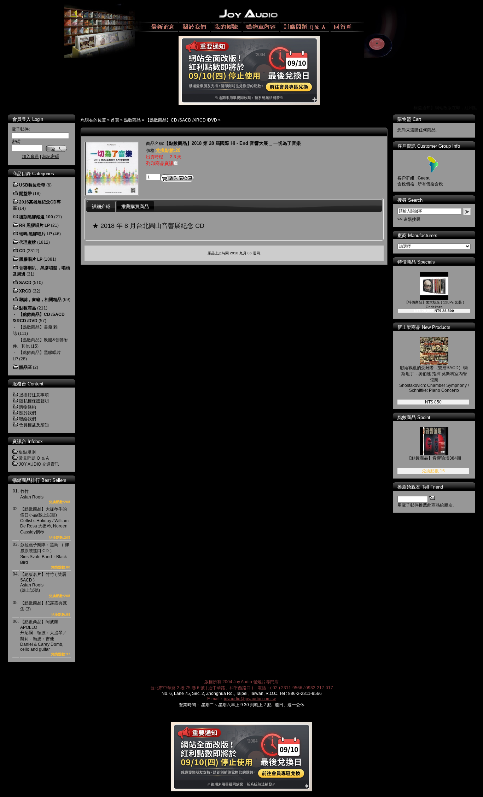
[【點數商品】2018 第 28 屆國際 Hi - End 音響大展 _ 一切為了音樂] (111, 193)
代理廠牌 (27, 242)
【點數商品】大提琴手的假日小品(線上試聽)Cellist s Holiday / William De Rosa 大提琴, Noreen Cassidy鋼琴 (44, 521)
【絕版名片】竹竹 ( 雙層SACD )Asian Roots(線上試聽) (43, 582)
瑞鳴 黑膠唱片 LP (35, 233)
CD (22, 250)
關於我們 (27, 413)
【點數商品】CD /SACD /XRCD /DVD (181, 120)
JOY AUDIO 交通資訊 (39, 464)
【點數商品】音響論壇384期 (434, 458)
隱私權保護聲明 (34, 400)
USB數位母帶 (32, 185)
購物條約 (27, 407)
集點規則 (27, 452)
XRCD (25, 291)
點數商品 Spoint (413, 417)
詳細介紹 (101, 206)
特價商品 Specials (416, 262)
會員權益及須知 (34, 425)
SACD (25, 282)
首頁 (115, 120)
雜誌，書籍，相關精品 (40, 299)
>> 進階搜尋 (408, 219)
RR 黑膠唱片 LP (34, 225)
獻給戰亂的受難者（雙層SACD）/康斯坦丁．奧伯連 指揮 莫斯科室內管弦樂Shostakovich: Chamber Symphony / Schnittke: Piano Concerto (434, 379)
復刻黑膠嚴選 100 (36, 216)
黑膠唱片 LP (30, 259)
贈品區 (25, 367)
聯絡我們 (27, 419)
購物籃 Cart (409, 119)
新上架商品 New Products (423, 327)
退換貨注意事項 (34, 394)
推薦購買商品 (135, 206)
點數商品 (132, 120)
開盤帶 (25, 193)
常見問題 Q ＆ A (34, 458)
